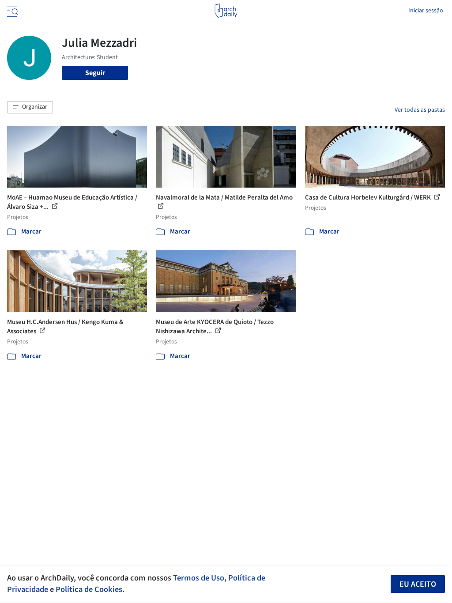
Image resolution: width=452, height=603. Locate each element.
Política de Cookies (89, 589)
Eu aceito (417, 584)
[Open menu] (11, 10)
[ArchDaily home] (226, 11)
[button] (30, 107)
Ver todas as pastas (420, 110)
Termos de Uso (198, 578)
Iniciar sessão (425, 11)
